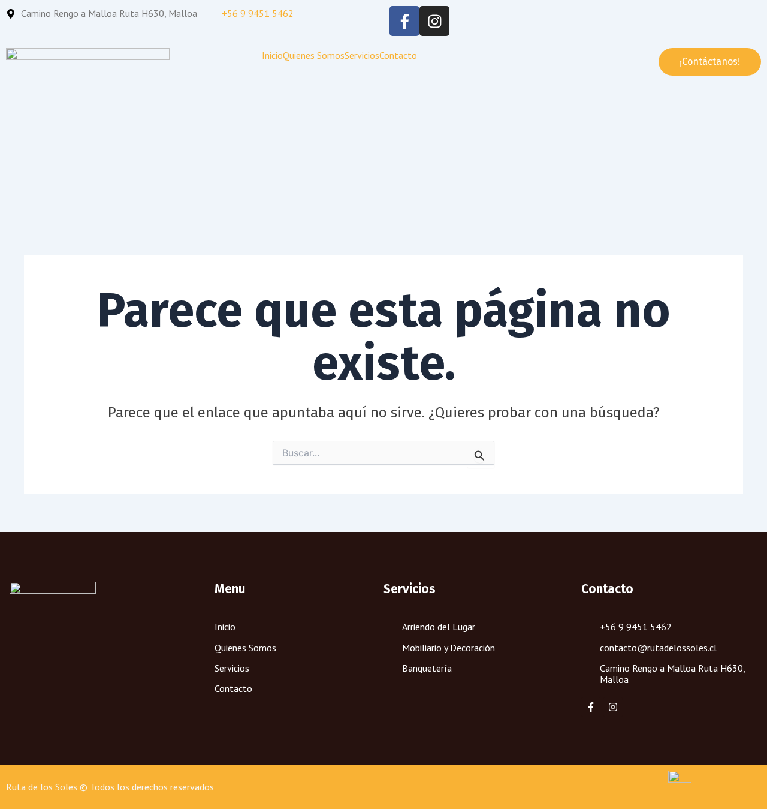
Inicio (272, 55)
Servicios (362, 55)
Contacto (398, 55)
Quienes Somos (314, 55)
